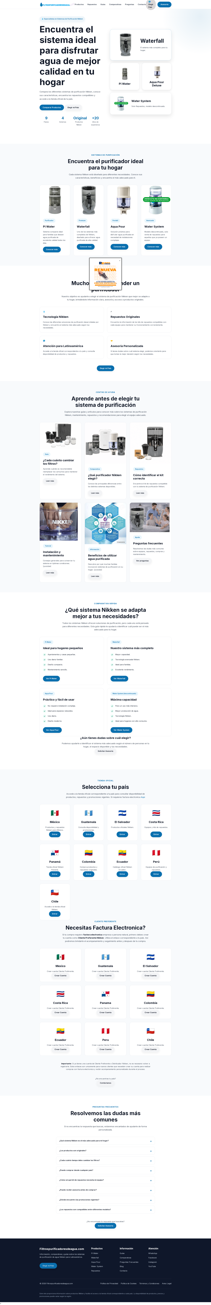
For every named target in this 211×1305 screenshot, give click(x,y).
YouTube (152, 1266)
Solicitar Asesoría (105, 751)
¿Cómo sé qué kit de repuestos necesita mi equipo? (81, 1180)
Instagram (152, 1262)
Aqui (143, 797)
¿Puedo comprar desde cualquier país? (76, 1170)
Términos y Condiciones (149, 1283)
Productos (79, 4)
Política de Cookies (128, 1283)
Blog (122, 1266)
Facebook (152, 1258)
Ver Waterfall (119, 678)
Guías (102, 4)
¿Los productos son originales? (72, 1150)
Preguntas (129, 4)
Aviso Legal (166, 1283)
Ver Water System (121, 730)
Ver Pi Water (51, 678)
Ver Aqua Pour (52, 730)
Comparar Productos (52, 107)
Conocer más (52, 249)
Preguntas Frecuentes (129, 1262)
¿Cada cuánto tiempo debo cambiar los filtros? (79, 1160)
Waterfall (95, 1258)
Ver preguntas (142, 561)
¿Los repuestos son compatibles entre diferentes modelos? (85, 1209)
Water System (97, 1266)
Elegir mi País (73, 107)
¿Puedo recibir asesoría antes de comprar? (78, 1190)
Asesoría (164, 4)
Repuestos (92, 4)
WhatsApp (152, 1253)
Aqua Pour (95, 1262)
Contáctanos (105, 1083)
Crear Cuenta (60, 975)
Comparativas (115, 4)
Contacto (142, 4)
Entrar (54, 834)
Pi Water (94, 1253)
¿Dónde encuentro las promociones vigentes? (79, 1200)
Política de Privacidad (109, 1283)
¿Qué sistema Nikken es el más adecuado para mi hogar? (84, 1141)
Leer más (50, 481)
